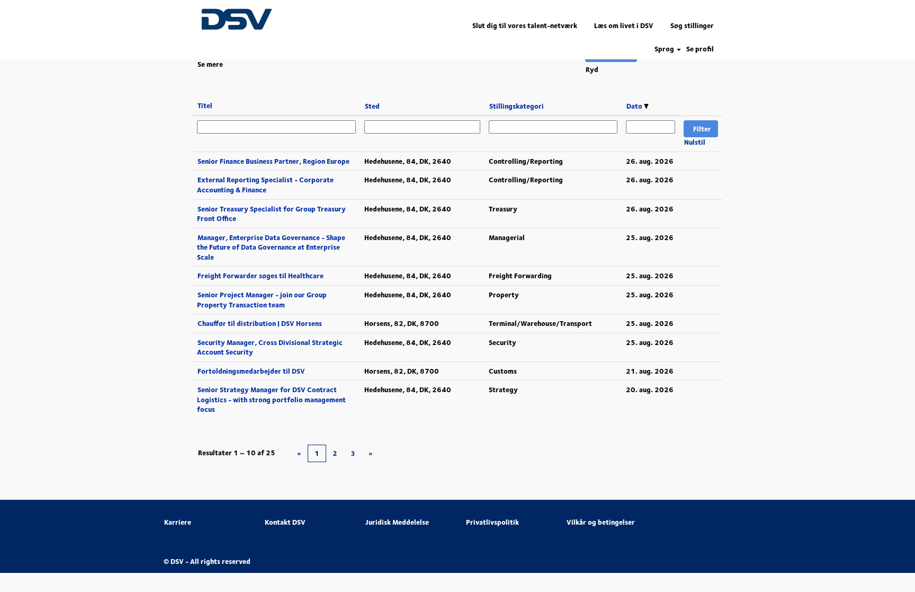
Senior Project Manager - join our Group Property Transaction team (262, 299)
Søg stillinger (692, 25)
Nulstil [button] (694, 142)
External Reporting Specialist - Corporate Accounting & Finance (265, 184)
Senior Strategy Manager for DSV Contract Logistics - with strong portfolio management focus (271, 399)
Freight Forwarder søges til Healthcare (261, 275)
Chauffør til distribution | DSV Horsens (260, 323)
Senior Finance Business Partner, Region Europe (273, 161)
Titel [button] (205, 105)
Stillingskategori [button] (516, 106)
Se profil (700, 49)
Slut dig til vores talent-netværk (524, 25)
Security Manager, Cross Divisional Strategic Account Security (270, 347)
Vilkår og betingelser (601, 522)
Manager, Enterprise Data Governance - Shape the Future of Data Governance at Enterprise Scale (271, 247)
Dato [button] (635, 106)
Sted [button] (372, 106)
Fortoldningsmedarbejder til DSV (251, 371)
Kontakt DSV (285, 522)
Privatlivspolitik (492, 522)
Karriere (177, 522)
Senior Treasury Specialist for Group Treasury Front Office (271, 214)
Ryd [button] (592, 69)
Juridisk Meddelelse (397, 522)
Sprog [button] (665, 49)
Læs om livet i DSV (623, 25)
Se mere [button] (210, 64)
